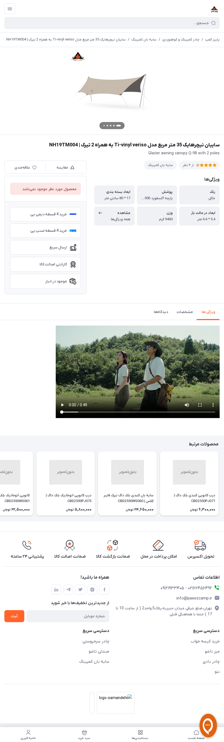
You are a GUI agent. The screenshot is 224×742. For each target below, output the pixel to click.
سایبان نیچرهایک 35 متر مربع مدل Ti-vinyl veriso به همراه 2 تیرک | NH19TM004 (66, 39)
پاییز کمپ (212, 39)
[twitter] (80, 590)
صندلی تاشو (99, 651)
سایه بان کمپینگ (144, 39)
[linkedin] (56, 590)
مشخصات (185, 312)
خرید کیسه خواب (205, 641)
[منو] (9, 8)
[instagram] (92, 590)
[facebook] (104, 590)
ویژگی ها (208, 312)
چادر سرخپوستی (95, 641)
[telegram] (68, 590)
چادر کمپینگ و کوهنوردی (180, 39)
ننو (217, 671)
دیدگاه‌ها (161, 312)
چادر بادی (211, 661)
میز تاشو (212, 651)
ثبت (14, 616)
